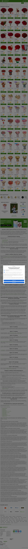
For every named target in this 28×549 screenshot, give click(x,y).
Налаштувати (14, 282)
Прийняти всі (14, 280)
